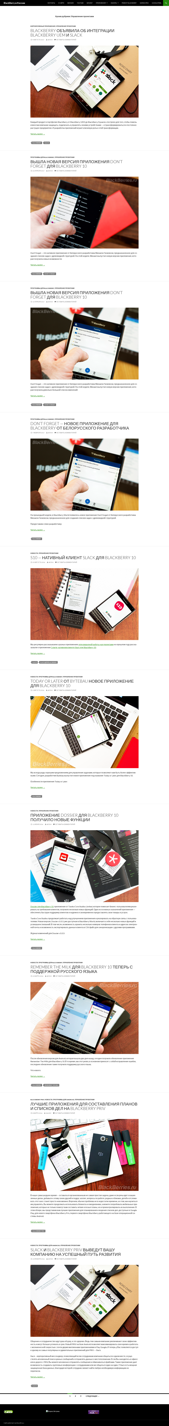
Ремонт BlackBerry (129, 3)
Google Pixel (156, 3)
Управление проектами (66, 26)
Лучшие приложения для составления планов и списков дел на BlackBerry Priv (83, 1106)
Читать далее (37, 134)
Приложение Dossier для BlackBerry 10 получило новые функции (74, 817)
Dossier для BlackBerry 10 (41, 906)
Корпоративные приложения (42, 26)
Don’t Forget (50, 274)
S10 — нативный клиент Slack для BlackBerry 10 (83, 557)
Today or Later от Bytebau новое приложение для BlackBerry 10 (82, 683)
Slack (47, 143)
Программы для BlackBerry (42, 157)
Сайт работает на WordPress (14, 1423)
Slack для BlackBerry (48, 662)
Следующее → (92, 1396)
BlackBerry (37, 143)
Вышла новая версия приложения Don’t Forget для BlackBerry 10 (76, 163)
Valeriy (48, 1113)
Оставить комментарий (66, 40)
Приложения (101, 3)
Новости (34, 553)
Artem (50, 40)
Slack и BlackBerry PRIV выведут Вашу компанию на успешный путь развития (75, 1252)
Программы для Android (63, 1100)
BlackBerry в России (14, 3)
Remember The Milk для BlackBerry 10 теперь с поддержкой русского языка (81, 969)
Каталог (90, 3)
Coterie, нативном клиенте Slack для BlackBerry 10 (73, 647)
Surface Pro (144, 3)
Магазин (70, 3)
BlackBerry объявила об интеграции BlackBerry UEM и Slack (72, 32)
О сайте (61, 3)
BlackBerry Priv (37, 1100)
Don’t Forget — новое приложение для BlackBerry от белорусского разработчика (79, 425)
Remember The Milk (51, 1085)
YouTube (80, 3)
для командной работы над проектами (96, 644)
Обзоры (114, 3)
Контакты (51, 3)
